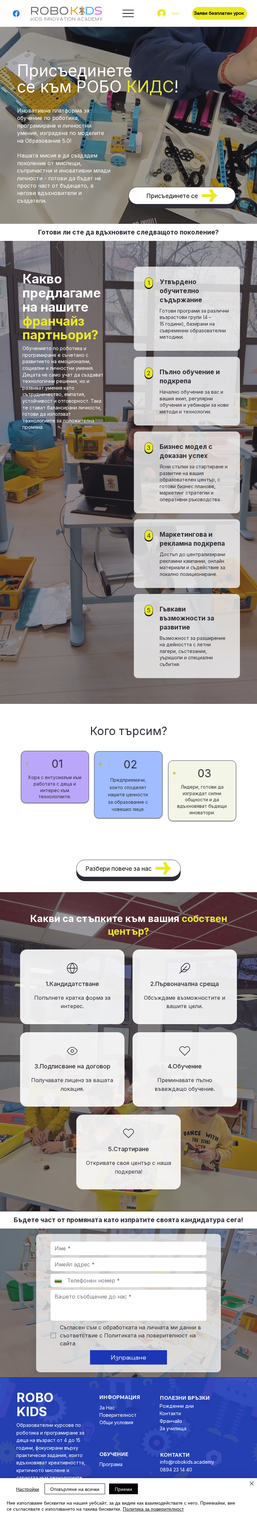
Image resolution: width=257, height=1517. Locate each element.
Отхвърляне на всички (74, 1489)
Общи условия (116, 1422)
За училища (173, 1428)
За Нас (107, 1407)
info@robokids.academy (187, 1462)
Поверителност (118, 1415)
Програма (110, 1464)
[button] (219, 13)
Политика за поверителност (153, 1508)
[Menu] (128, 13)
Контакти (170, 1413)
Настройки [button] (27, 1489)
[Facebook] (16, 13)
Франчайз (171, 1421)
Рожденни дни (177, 1406)
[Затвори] (252, 1484)
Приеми (123, 1489)
